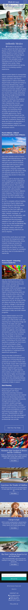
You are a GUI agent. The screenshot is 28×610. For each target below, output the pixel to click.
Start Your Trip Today (14, 428)
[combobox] (14, 575)
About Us (14, 589)
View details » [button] (14, 460)
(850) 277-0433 (13, 2)
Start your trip (14, 578)
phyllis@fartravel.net (15, 595)
